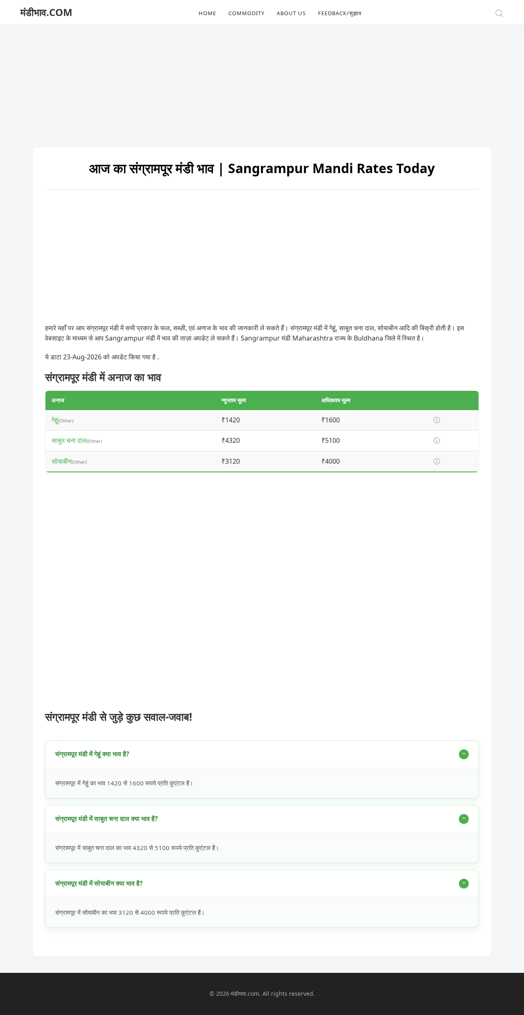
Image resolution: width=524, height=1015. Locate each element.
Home (207, 13)
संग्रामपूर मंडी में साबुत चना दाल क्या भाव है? (106, 818)
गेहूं (55, 419)
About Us (291, 13)
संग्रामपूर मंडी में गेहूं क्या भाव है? (92, 753)
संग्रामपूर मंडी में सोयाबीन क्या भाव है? (99, 883)
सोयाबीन (62, 461)
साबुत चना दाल (69, 440)
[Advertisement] (262, 82)
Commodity (246, 13)
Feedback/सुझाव (339, 13)
